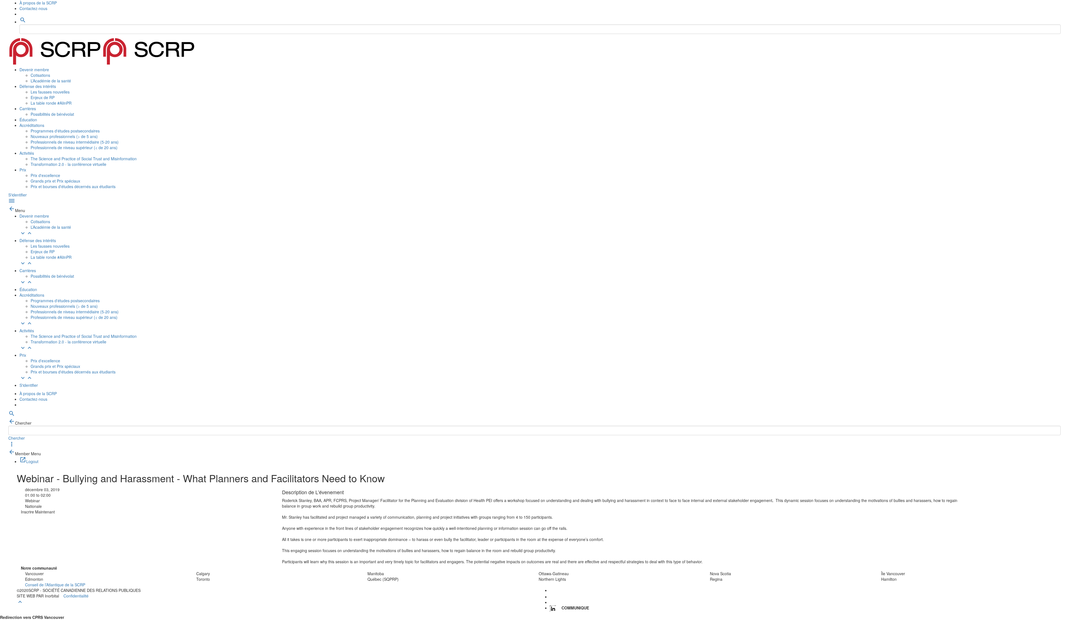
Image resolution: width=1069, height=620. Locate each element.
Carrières (27, 108)
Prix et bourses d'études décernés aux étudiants (73, 186)
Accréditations (31, 125)
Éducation (28, 119)
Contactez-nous (33, 8)
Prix (22, 170)
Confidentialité (76, 596)
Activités (26, 153)
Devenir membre (34, 69)
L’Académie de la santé (51, 80)
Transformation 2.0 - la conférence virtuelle (68, 164)
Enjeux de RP (43, 97)
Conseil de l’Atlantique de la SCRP (55, 584)
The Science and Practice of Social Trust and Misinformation (84, 158)
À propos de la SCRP (38, 3)
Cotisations (40, 75)
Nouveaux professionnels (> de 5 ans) (64, 136)
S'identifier (17, 195)
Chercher (16, 438)
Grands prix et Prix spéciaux (55, 181)
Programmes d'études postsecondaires (65, 131)
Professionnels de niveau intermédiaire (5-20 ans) (75, 142)
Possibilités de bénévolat (52, 114)
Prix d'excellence (45, 175)
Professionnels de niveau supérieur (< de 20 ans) (74, 147)
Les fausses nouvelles (50, 92)
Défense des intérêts (37, 86)
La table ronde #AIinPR (51, 103)
